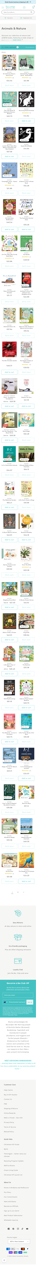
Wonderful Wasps (9, 837)
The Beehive (26, 665)
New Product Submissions (13, 1215)
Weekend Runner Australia (26, 838)
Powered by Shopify (22, 1256)
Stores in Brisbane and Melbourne (16, 1188)
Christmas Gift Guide (11, 1144)
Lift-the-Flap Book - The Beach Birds (9, 431)
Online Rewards (9, 1113)
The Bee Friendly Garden (9, 360)
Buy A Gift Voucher (10, 1095)
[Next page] (23, 892)
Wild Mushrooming (9, 699)
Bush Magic (26, 431)
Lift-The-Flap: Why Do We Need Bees (9, 255)
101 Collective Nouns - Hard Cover (9, 74)
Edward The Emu (26, 397)
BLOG (6, 1149)
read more (17, 40)
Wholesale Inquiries (11, 1220)
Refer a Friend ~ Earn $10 (13, 1118)
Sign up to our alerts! (11, 1211)
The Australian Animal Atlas (26, 218)
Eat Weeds (26, 254)
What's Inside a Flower (9, 632)
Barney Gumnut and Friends (9, 565)
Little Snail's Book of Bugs (26, 500)
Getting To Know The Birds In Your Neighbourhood (26, 292)
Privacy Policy (11, 1014)
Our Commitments (10, 1197)
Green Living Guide (11, 1170)
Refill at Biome (9, 1165)
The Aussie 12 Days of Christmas (26, 361)
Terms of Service (10, 1127)
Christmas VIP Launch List (13, 1175)
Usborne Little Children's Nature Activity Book (26, 327)
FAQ (5, 1104)
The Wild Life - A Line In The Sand (9, 733)
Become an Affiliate (11, 1206)
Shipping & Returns (11, 1108)
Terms (16, 1014)
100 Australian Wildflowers (9, 218)
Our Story (7, 1192)
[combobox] (5, 1002)
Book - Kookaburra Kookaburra (9, 398)
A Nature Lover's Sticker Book (26, 182)
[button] (3, 7)
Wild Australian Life (9, 326)
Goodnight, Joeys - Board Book (9, 182)
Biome (14, 1256)
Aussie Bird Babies (26, 146)
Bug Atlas (26, 632)
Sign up (29, 1002)
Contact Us (8, 1099)
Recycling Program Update (14, 1161)
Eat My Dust (9, 871)
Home (4, 52)
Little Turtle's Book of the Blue (26, 733)
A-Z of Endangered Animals (26, 767)
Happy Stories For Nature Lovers (9, 767)
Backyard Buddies (26, 532)
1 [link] (12, 892)
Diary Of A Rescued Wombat (9, 291)
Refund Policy (9, 1132)
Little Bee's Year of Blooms (9, 665)
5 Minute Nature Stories (9, 532)
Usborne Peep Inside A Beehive (26, 699)
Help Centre (8, 1090)
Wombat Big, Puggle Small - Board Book (26, 74)
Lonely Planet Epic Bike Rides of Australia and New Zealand (9, 147)
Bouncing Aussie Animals (26, 110)
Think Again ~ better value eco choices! (15, 1155)
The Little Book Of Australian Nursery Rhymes (9, 112)
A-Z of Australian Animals (9, 465)
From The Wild (26, 565)
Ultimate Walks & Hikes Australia (26, 465)
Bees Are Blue (26, 803)
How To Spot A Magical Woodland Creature (9, 804)
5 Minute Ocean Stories (26, 600)
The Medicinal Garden (9, 500)
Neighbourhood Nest (9, 600)
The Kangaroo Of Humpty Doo (26, 871)
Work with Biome (10, 1201)
